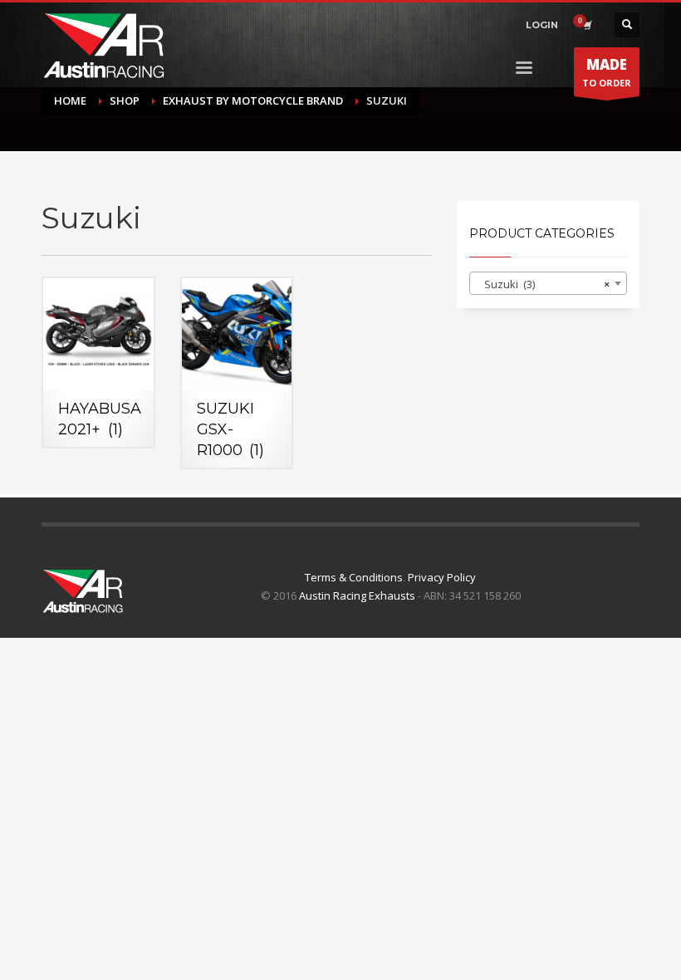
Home (70, 100)
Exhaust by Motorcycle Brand (253, 100)
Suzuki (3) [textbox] (543, 284)
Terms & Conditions (354, 577)
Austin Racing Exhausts (357, 595)
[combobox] (548, 283)
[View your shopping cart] (586, 25)
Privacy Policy (442, 577)
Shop (125, 100)
